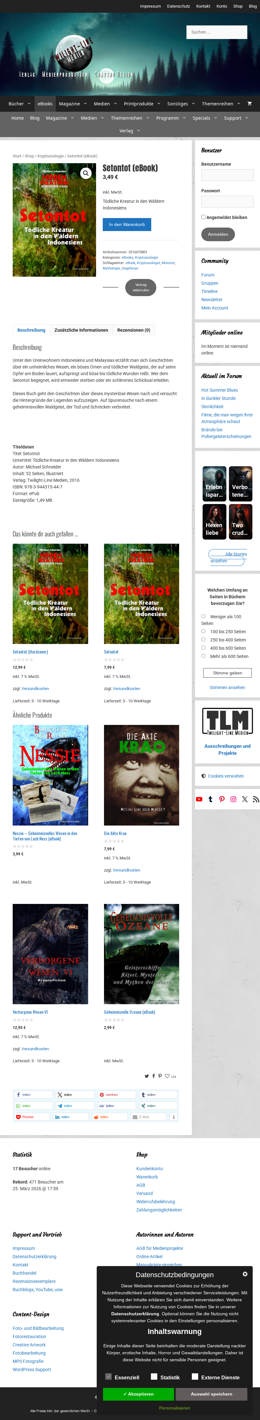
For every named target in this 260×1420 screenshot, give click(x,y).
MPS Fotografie (28, 1361)
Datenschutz (178, 6)
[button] (86, 173)
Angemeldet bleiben (226, 217)
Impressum (150, 6)
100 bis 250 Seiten (228, 631)
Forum (207, 274)
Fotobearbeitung (29, 1353)
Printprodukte (138, 104)
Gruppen (209, 283)
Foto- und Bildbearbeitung (38, 1328)
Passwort (210, 190)
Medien (102, 104)
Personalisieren (174, 1407)
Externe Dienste (220, 1377)
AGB (140, 1185)
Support (232, 118)
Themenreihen (217, 104)
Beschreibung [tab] (31, 330)
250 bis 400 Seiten (228, 639)
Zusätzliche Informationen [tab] (81, 330)
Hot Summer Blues (219, 390)
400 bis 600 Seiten (228, 648)
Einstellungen (191, 1320)
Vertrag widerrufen (141, 287)
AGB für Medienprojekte (159, 1248)
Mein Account (214, 307)
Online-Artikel (149, 1256)
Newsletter (212, 299)
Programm (167, 118)
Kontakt (203, 6)
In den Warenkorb (127, 224)
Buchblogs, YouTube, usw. (38, 1289)
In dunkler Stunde (218, 398)
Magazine (69, 104)
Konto (222, 6)
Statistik (170, 1377)
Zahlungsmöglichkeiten (159, 1209)
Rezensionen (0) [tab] (133, 330)
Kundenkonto (149, 1168)
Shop (238, 6)
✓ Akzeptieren (138, 1394)
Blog (253, 6)
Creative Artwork (29, 1344)
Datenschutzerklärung (34, 1256)
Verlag (126, 131)
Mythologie (111, 268)
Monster (168, 263)
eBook (130, 263)
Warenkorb (147, 1176)
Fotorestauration (29, 1336)
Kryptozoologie (50, 156)
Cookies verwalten (226, 776)
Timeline (209, 291)
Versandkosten (35, 688)
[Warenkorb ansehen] (249, 104)
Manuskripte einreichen (159, 1264)
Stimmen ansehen (227, 687)
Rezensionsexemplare (34, 1281)
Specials (201, 118)
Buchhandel (24, 1273)
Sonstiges (177, 104)
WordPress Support (32, 1369)
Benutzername (216, 164)
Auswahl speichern (211, 1394)
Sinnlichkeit (212, 406)
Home (17, 118)
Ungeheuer (130, 268)
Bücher (16, 104)
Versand (144, 1193)
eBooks (45, 104)
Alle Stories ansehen (229, 557)
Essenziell (127, 1377)
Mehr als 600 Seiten (229, 656)
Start (17, 156)
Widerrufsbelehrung (155, 1201)
